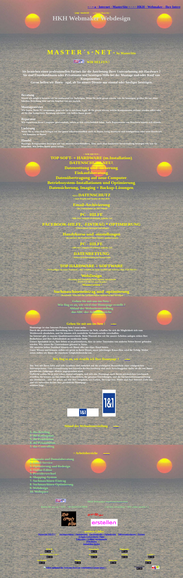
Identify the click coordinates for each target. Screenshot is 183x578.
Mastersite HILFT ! (47, 534)
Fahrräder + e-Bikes (85, 539)
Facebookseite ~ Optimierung (102, 534)
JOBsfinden (91, 541)
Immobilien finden (91, 544)
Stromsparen (101, 539)
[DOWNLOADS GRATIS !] (75, 567)
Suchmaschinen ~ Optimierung (73, 534)
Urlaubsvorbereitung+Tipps (91, 537)
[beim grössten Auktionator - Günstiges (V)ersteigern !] (155, 568)
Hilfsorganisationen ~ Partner (131, 534)
